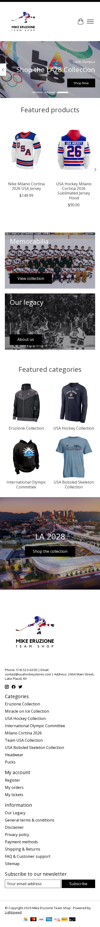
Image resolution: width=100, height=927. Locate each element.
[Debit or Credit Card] (72, 919)
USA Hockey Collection (73, 428)
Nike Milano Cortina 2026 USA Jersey (26, 186)
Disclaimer (14, 827)
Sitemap (12, 863)
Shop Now (81, 83)
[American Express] (49, 919)
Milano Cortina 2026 (23, 733)
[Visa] (41, 919)
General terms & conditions (29, 820)
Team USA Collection (24, 740)
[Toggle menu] (90, 21)
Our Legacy (15, 812)
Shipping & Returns (22, 849)
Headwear (14, 754)
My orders (14, 787)
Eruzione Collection (26, 428)
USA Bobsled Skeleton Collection (74, 484)
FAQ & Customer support (27, 856)
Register (12, 780)
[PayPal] (64, 919)
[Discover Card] (57, 919)
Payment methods (21, 842)
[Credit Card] (26, 919)
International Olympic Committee (26, 484)
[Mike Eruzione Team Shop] (23, 21)
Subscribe (78, 883)
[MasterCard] (33, 919)
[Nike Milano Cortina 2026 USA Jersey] (26, 150)
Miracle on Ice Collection (27, 711)
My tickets (14, 794)
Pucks (10, 762)
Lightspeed (13, 912)
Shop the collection (50, 551)
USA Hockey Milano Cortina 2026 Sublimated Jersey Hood (74, 191)
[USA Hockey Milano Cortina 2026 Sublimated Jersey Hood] (73, 150)
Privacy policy (17, 834)
